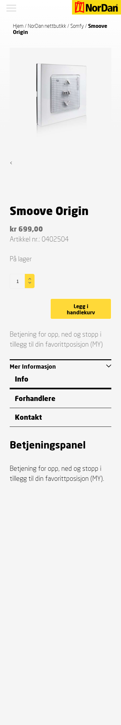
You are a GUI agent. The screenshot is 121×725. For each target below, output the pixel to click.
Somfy (77, 26)
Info (21, 378)
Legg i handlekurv (81, 309)
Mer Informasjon (33, 366)
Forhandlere (35, 398)
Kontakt (28, 417)
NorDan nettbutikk (47, 26)
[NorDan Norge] (96, 8)
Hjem (18, 26)
